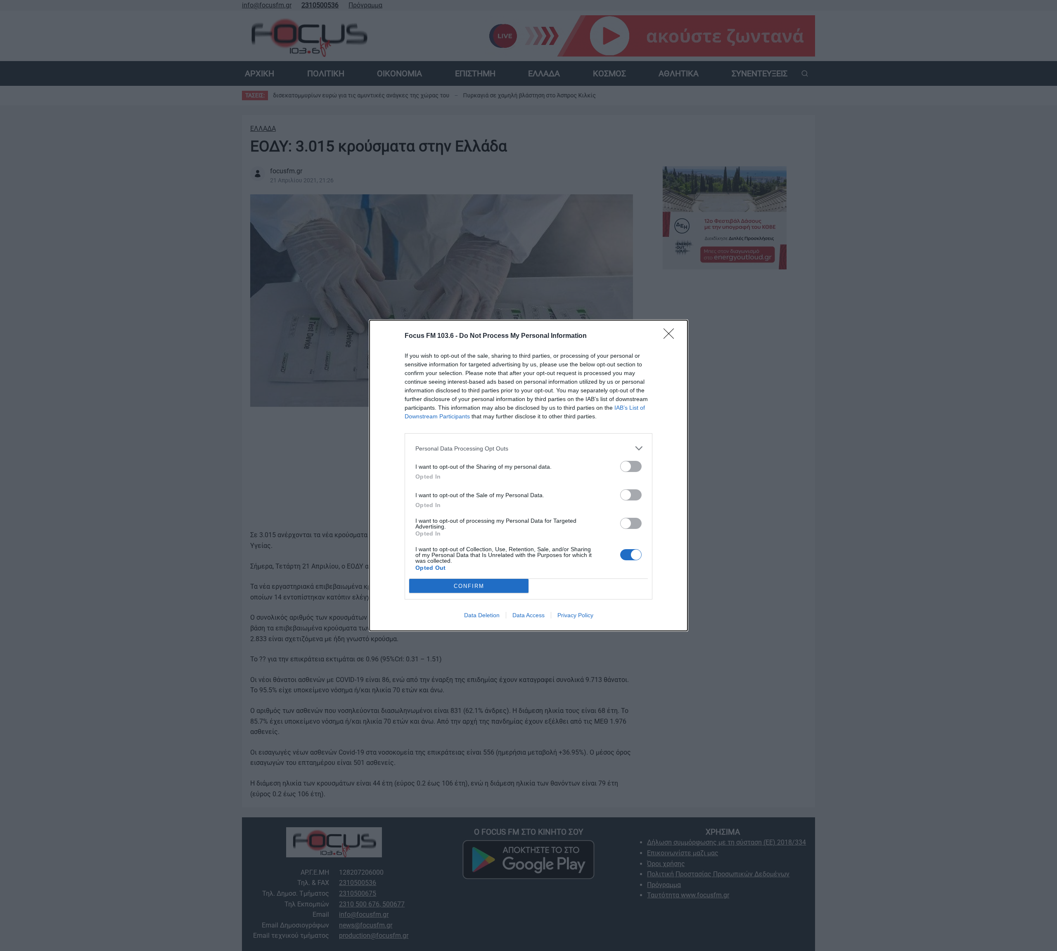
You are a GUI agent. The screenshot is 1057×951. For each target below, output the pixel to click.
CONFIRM (469, 586)
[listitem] (528, 448)
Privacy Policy (575, 615)
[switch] (631, 466)
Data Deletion (482, 615)
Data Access (528, 615)
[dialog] (528, 475)
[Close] (671, 336)
